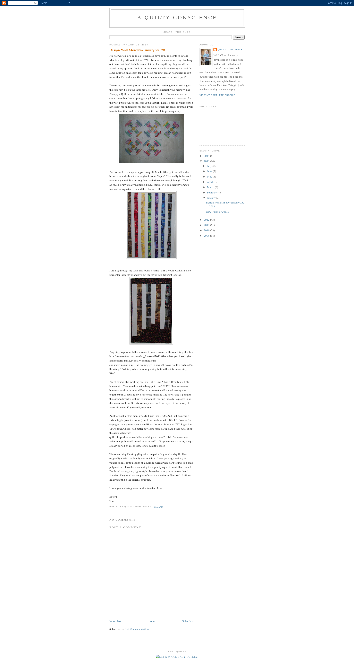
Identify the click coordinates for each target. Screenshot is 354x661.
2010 (207, 230)
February (212, 192)
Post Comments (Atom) (137, 629)
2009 (207, 235)
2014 (207, 156)
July (209, 166)
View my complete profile (217, 95)
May (210, 176)
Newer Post (115, 621)
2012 (207, 219)
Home (152, 621)
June (210, 171)
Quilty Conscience (230, 49)
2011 (207, 225)
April (210, 182)
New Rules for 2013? (217, 212)
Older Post (187, 621)
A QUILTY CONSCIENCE (177, 17)
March (211, 187)
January (211, 198)
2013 (207, 161)
